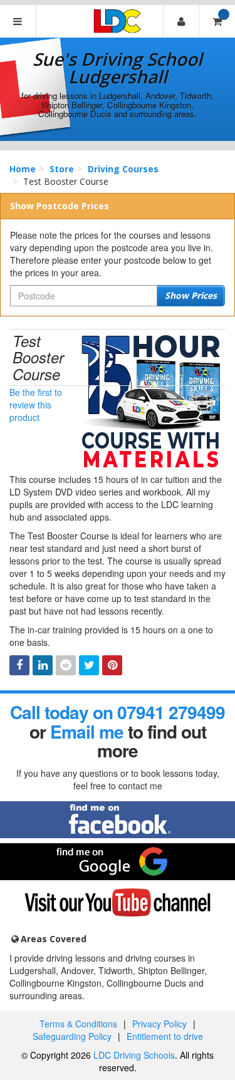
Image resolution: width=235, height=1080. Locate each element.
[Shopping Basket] (217, 21)
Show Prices (191, 295)
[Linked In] (43, 665)
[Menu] (18, 21)
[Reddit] (66, 665)
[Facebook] (19, 665)
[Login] (181, 21)
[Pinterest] (112, 665)
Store (62, 169)
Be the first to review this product (35, 404)
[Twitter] (89, 665)
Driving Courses (123, 169)
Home (22, 169)
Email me (86, 731)
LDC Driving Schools (134, 1055)
